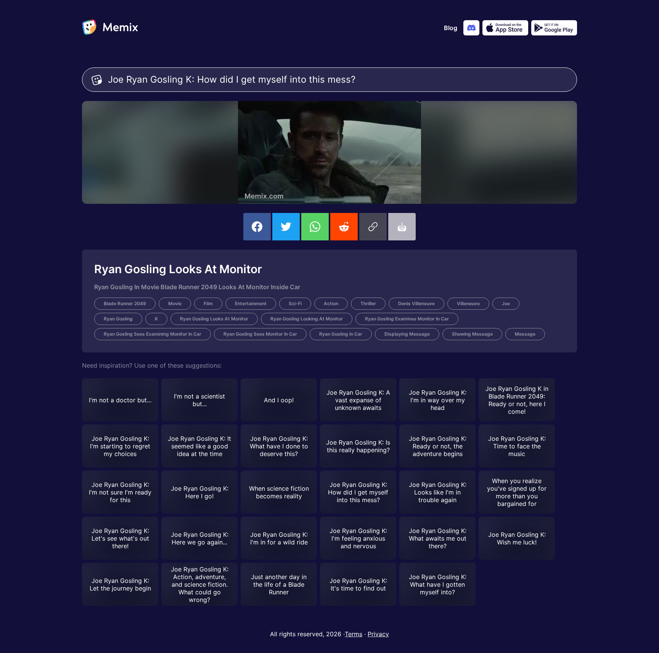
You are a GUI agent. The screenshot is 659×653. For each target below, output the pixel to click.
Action (331, 303)
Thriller (368, 303)
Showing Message (472, 334)
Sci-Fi (295, 303)
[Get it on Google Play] (554, 27)
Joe (506, 303)
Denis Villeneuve (416, 303)
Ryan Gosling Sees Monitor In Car (260, 334)
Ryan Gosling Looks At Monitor (214, 319)
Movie (175, 303)
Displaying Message (407, 334)
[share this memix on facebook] (257, 226)
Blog (450, 28)
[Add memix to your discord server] (471, 27)
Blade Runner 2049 (125, 303)
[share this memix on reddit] (344, 226)
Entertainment (251, 303)
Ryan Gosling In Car (340, 334)
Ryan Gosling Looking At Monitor (306, 319)
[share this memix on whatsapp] (315, 226)
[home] (110, 27)
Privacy (378, 634)
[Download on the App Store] (505, 27)
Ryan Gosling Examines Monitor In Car (407, 319)
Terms (353, 634)
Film (208, 303)
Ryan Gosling (118, 319)
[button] (373, 226)
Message (525, 334)
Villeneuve (468, 303)
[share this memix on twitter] (286, 226)
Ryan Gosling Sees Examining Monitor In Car (152, 334)
